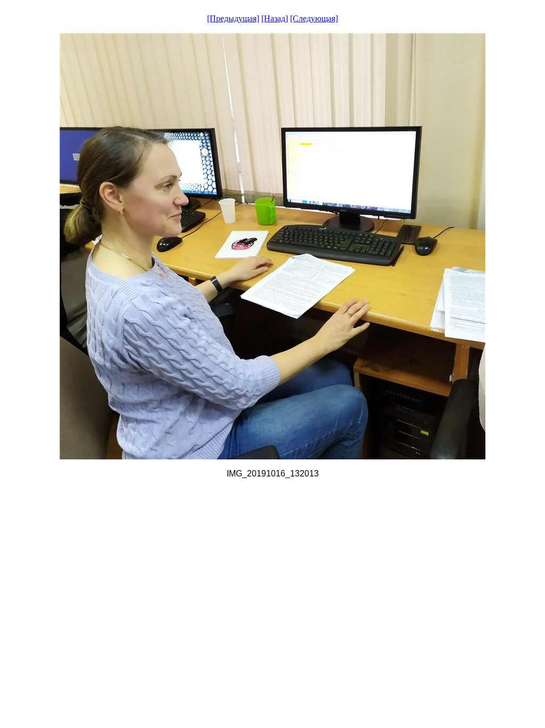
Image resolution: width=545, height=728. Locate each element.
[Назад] (274, 18)
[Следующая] (314, 18)
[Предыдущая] (233, 18)
